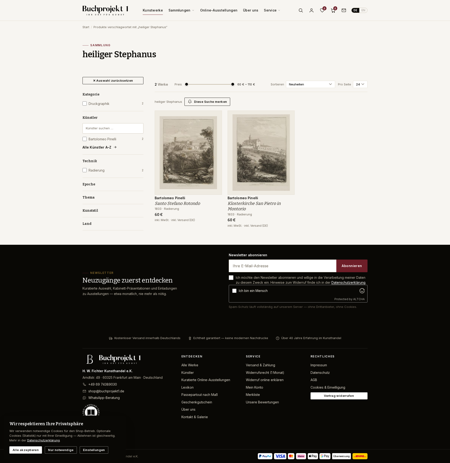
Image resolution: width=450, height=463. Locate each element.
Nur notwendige (60, 450)
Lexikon (187, 387)
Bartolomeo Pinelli (116, 139)
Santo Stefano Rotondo (177, 203)
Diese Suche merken (210, 101)
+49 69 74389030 (102, 384)
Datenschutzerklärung (348, 282)
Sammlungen (180, 10)
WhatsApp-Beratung (104, 398)
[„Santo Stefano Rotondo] (214, 116)
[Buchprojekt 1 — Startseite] (105, 10)
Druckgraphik (116, 104)
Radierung (116, 170)
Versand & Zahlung (260, 365)
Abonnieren (352, 266)
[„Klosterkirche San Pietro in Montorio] (287, 116)
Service (270, 10)
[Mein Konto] (311, 10)
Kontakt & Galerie (194, 417)
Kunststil (90, 211)
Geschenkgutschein (196, 402)
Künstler (90, 118)
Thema (88, 197)
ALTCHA (359, 299)
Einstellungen (94, 450)
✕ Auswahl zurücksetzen (113, 80)
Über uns (250, 10)
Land (86, 224)
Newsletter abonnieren (248, 255)
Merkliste (253, 395)
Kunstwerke (153, 10)
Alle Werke (189, 365)
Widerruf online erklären (265, 380)
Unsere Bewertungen (262, 402)
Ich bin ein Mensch (253, 291)
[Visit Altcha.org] (362, 290)
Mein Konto (254, 387)
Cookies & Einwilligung (328, 387)
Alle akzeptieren (26, 450)
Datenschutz (320, 373)
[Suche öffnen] (301, 10)
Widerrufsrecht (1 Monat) (265, 373)
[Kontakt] (344, 10)
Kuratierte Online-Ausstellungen (205, 380)
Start (85, 27)
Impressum (319, 365)
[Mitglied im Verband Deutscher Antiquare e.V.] (128, 412)
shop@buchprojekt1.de (106, 391)
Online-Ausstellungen (219, 10)
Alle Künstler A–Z (97, 147)
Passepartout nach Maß (199, 395)
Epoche (88, 184)
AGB (314, 380)
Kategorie (90, 94)
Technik (89, 161)
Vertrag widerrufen (339, 396)
